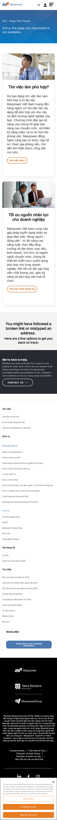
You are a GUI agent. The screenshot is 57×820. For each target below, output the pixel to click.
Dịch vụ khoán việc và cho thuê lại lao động (20, 491)
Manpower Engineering (12, 528)
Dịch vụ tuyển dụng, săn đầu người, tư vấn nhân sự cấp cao (27, 485)
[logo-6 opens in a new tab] (28, 701)
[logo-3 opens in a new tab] (28, 686)
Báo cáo (5, 621)
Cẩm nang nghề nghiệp (12, 605)
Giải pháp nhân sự (10, 446)
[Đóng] (53, 782)
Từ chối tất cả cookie (28, 807)
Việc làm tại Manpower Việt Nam (16, 428)
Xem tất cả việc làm (10, 417)
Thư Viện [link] (6, 569)
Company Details (17, 750)
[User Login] (45, 6)
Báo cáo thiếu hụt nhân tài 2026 (15, 577)
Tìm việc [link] (6, 409)
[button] (51, 4)
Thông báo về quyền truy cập (28, 756)
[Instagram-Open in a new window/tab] (38, 777)
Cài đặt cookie (28, 799)
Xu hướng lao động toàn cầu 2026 (16, 599)
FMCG (5, 522)
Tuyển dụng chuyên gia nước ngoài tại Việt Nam (22, 463)
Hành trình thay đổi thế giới (13, 561)
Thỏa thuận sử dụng (36, 750)
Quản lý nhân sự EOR (11, 457)
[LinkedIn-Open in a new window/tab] (19, 776)
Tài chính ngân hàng (10, 517)
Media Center (8, 616)
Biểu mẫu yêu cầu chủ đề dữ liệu (29, 759)
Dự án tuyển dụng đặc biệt (13, 422)
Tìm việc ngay (17, 160)
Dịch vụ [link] (6, 436)
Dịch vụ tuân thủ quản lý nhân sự (16, 468)
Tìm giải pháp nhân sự (22, 289)
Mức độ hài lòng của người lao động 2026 (20, 588)
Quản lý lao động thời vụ (12, 452)
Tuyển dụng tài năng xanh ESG (15, 496)
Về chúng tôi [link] (8, 547)
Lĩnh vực (6, 510)
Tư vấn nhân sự (9, 474)
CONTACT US (15, 382)
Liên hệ (5, 555)
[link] (28, 777)
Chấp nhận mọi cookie (28, 815)
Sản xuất (6, 533)
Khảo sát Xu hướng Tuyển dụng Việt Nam (19, 583)
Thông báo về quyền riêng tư (28, 753)
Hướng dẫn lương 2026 (12, 594)
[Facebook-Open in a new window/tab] (28, 777)
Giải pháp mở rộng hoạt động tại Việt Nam (20, 502)
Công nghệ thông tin (10, 539)
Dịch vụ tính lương (10, 480)
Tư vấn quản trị (8, 610)
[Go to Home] (12, 5)
